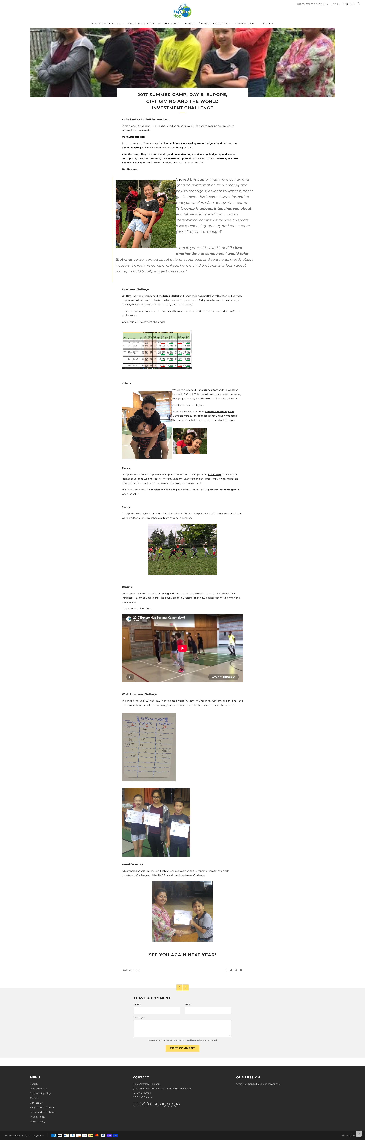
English (37, 1135)
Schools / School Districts (206, 23)
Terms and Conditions (42, 1112)
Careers (34, 1098)
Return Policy (37, 1121)
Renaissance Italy (207, 390)
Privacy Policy (37, 1116)
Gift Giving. (214, 474)
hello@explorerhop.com (147, 1084)
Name (137, 1004)
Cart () (349, 4)
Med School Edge (141, 23)
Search (34, 1084)
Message (139, 1017)
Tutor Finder (168, 23)
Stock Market (171, 296)
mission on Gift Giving (163, 489)
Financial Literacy (106, 23)
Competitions (244, 23)
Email (188, 1004)
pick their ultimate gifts (222, 489)
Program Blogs (38, 1088)
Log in (335, 4)
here (201, 405)
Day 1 (128, 296)
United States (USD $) (310, 4)
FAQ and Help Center (42, 1107)
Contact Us (36, 1102)
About (265, 23)
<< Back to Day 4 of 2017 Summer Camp (146, 119)
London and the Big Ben (219, 411)
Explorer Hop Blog (40, 1093)
